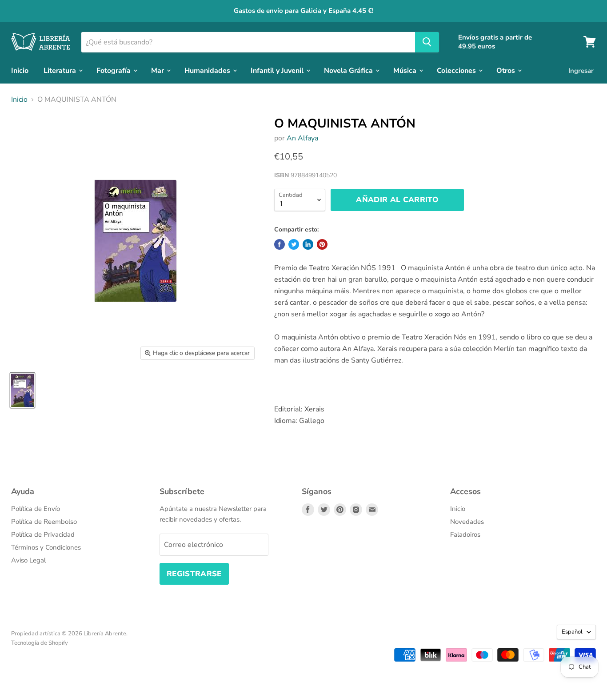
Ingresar (581, 70)
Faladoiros (465, 534)
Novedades (467, 521)
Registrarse (194, 574)
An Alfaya (302, 138)
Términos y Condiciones (46, 547)
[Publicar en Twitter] (293, 244)
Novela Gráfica (349, 70)
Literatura (61, 70)
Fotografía (114, 70)
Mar (158, 70)
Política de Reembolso (44, 521)
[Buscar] (427, 42)
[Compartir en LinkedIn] (308, 244)
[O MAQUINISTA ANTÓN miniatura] (22, 390)
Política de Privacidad (43, 534)
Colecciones (457, 70)
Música (405, 70)
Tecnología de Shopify (39, 643)
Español (572, 632)
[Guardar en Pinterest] (322, 244)
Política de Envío (35, 508)
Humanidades (208, 70)
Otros (506, 70)
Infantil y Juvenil (278, 70)
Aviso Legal (28, 560)
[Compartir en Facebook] (279, 244)
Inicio (19, 70)
